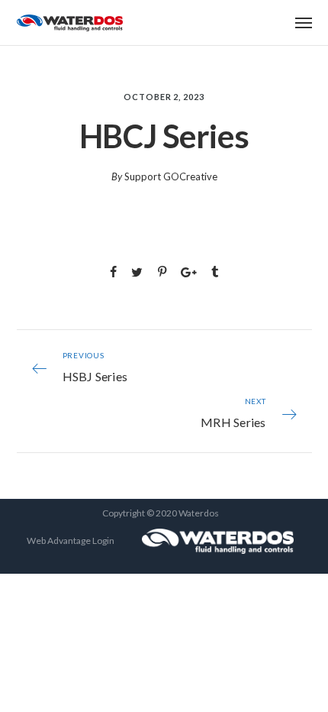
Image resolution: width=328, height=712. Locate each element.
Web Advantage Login (70, 540)
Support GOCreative (170, 176)
